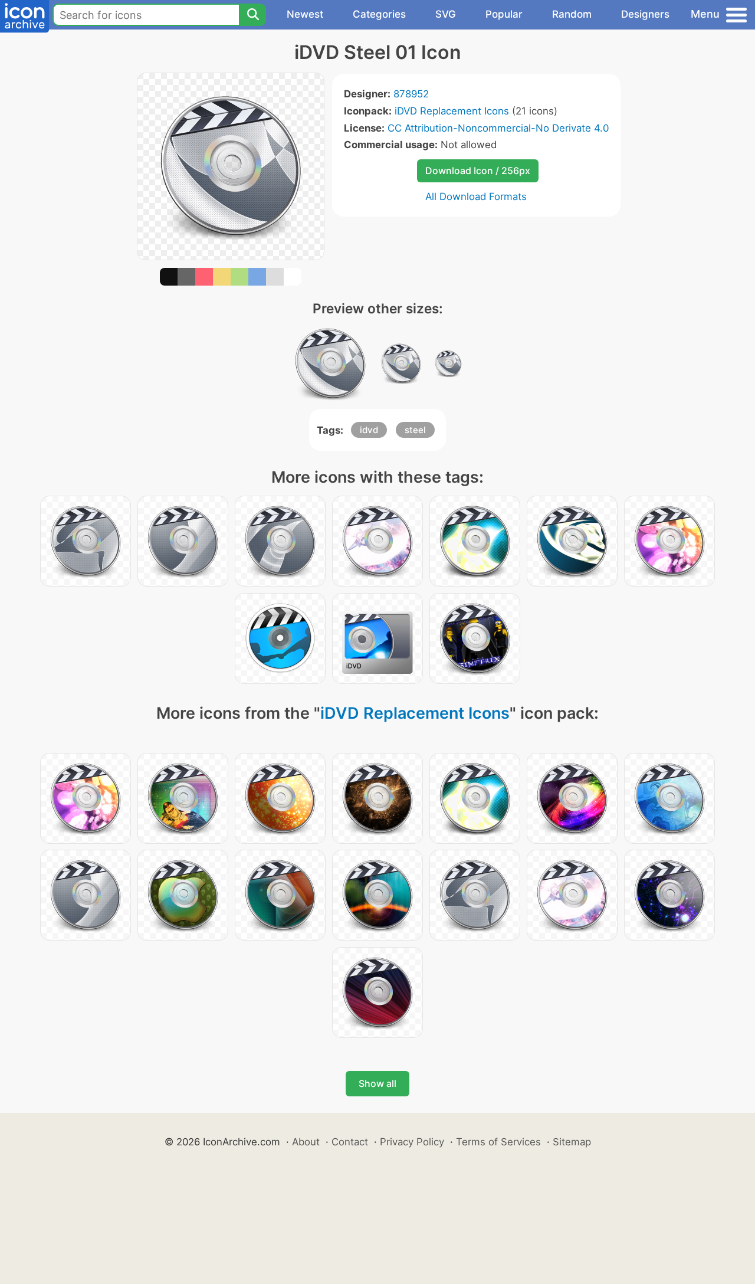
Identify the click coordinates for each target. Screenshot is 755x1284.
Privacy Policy (412, 1142)
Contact (349, 1142)
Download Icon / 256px (477, 170)
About (306, 1142)
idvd (369, 429)
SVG (445, 14)
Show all (377, 1083)
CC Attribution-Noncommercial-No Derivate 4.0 (498, 128)
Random (572, 14)
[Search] (252, 15)
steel (415, 429)
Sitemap (572, 1142)
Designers (645, 14)
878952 (411, 94)
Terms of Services (498, 1142)
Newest (305, 14)
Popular (504, 14)
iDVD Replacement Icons (452, 111)
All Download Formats (476, 196)
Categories (379, 14)
